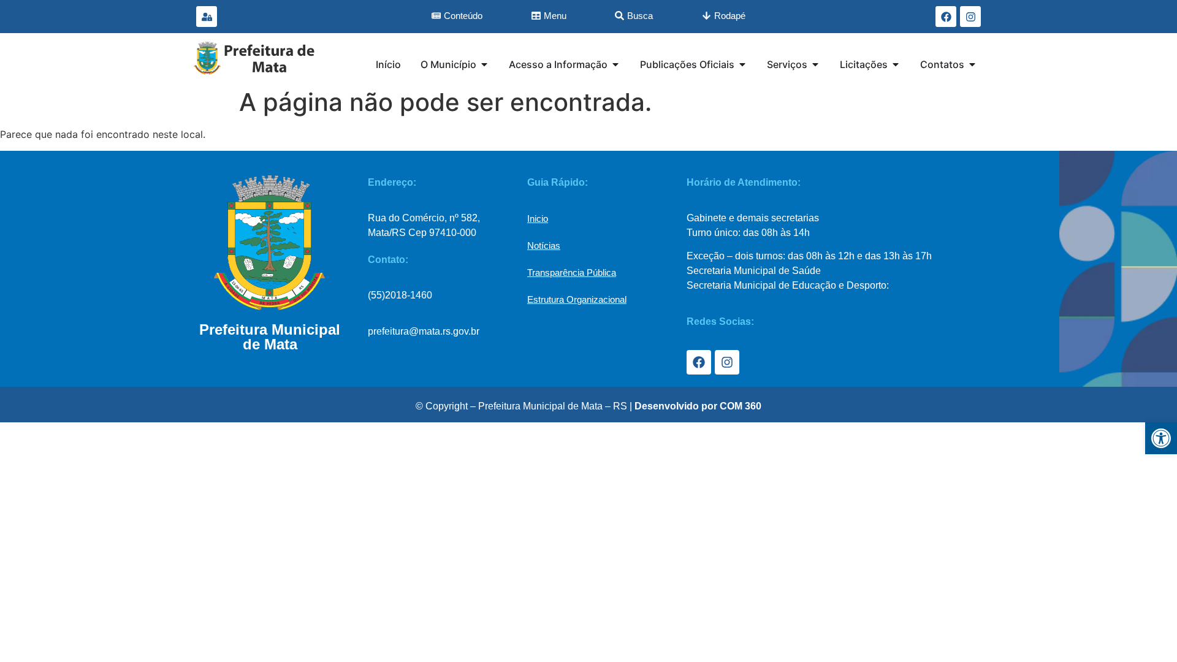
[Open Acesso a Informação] (615, 64)
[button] (1161, 438)
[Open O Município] (484, 64)
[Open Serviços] (815, 64)
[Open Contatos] (972, 64)
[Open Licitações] (896, 64)
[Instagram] (970, 16)
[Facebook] (945, 16)
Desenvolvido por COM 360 (697, 406)
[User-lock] (206, 16)
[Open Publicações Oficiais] (742, 64)
